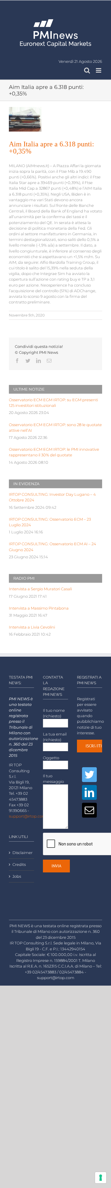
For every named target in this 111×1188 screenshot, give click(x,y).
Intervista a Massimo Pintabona (39, 608)
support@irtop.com (27, 816)
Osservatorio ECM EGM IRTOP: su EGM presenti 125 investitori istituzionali (53, 403)
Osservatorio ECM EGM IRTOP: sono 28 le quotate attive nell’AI (55, 428)
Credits (19, 864)
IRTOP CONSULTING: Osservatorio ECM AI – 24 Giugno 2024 (52, 547)
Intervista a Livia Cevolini (32, 627)
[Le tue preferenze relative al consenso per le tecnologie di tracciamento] (100, 1177)
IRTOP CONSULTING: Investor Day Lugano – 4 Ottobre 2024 (52, 497)
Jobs (16, 876)
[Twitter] (89, 774)
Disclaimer (21, 852)
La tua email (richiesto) (55, 737)
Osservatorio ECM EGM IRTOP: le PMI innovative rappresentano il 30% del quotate (54, 452)
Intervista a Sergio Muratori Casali (40, 589)
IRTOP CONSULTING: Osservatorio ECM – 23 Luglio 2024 (50, 522)
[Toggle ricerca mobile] (87, 70)
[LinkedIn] (89, 792)
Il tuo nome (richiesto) (54, 713)
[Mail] (89, 810)
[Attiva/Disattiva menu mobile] (99, 70)
